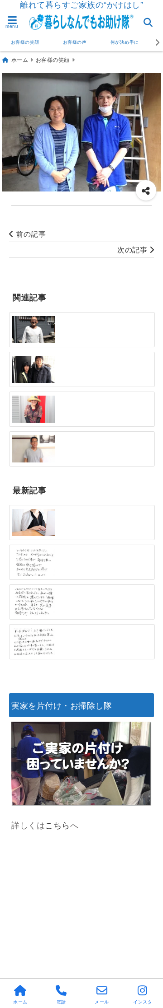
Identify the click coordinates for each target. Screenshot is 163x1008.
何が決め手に (124, 42)
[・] (33, 329)
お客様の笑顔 (25, 42)
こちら (57, 825)
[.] (33, 562)
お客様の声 (75, 42)
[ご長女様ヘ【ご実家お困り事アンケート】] (33, 522)
